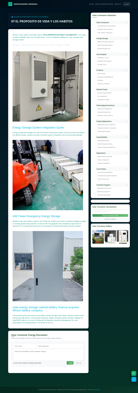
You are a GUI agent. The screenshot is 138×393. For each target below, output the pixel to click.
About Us (118, 4)
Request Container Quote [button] (110, 215)
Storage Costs (101, 64)
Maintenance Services (104, 188)
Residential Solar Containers (106, 125)
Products (100, 70)
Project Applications (104, 121)
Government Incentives (104, 156)
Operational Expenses (104, 61)
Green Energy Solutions (104, 144)
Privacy (90, 389)
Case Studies (101, 169)
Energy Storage (102, 38)
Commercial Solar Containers (106, 128)
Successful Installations (104, 172)
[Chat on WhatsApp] (133, 373)
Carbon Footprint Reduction (106, 147)
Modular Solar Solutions (105, 115)
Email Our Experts (110, 219)
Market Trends (102, 89)
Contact (126, 4)
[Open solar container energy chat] (133, 379)
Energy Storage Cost (103, 48)
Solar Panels (101, 73)
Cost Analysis (101, 54)
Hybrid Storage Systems (105, 45)
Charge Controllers (103, 84)
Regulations (101, 153)
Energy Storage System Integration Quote (38, 127)
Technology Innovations (106, 105)
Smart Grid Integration (104, 109)
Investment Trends (103, 99)
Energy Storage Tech (103, 112)
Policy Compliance (103, 160)
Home (91, 4)
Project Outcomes (103, 179)
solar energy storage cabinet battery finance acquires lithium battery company (46, 309)
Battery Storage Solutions (105, 42)
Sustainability (102, 137)
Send (70, 363)
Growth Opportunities (104, 93)
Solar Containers (103, 22)
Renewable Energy (103, 140)
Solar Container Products (104, 4)
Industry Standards (103, 163)
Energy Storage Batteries (105, 77)
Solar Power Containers (104, 33)
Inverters (100, 80)
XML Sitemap (96, 389)
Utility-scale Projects (103, 131)
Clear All (78, 363)
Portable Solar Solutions (105, 29)
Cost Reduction (102, 96)
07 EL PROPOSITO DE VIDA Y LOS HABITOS (33, 17)
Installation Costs (103, 58)
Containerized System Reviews (107, 176)
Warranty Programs (103, 191)
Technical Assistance (103, 195)
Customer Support (103, 185)
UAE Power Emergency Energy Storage (36, 216)
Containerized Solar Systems (106, 26)
